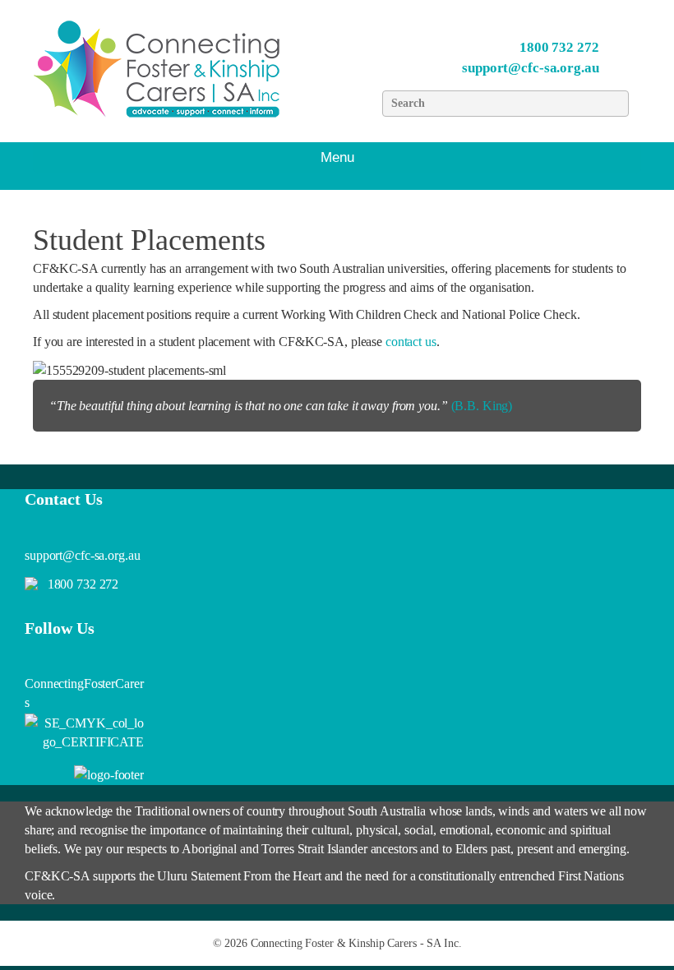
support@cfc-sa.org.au (530, 68)
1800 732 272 (559, 47)
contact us (410, 342)
